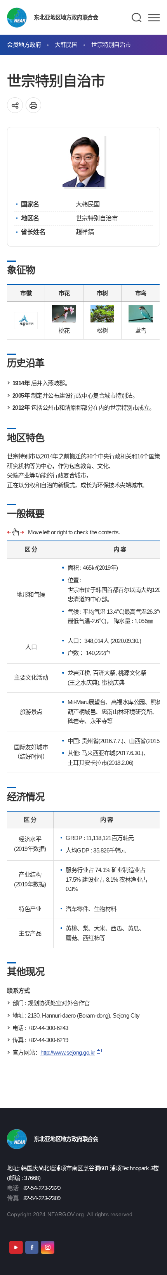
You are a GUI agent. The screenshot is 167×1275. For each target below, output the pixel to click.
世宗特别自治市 (111, 44)
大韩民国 (66, 44)
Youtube (16, 1247)
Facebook (31, 1247)
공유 (15, 105)
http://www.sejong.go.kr (67, 1052)
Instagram (47, 1247)
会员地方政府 (24, 44)
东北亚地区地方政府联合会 (66, 17)
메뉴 (154, 17)
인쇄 (34, 105)
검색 (137, 17)
